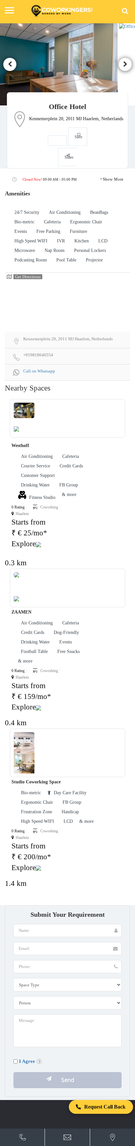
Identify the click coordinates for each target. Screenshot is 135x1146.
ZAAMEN (21, 612)
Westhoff (20, 445)
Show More (113, 179)
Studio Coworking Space (36, 781)
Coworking (49, 507)
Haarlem (22, 513)
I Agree (27, 1061)
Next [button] (125, 64)
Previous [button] (10, 64)
